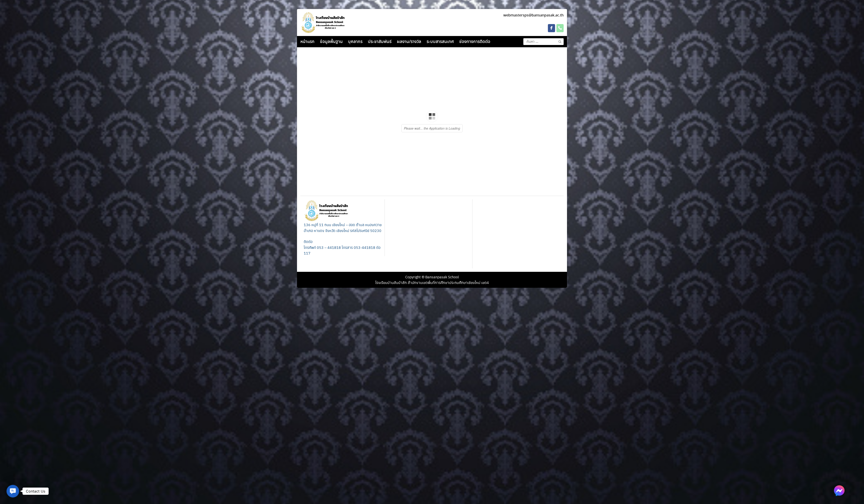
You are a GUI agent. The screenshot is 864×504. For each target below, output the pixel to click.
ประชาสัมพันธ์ (380, 42)
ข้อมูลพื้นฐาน (331, 42)
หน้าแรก (307, 42)
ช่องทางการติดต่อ (474, 42)
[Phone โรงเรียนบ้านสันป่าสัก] (560, 28)
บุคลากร (355, 42)
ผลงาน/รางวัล (409, 42)
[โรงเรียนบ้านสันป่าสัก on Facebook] (551, 28)
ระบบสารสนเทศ (440, 42)
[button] (13, 491)
